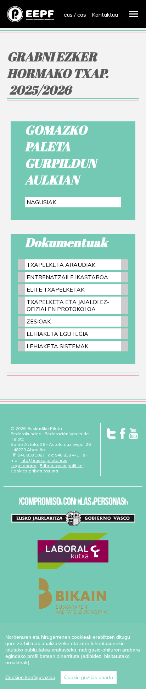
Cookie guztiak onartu (88, 677)
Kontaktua (105, 14)
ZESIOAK (39, 321)
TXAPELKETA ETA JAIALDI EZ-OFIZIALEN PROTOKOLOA (68, 305)
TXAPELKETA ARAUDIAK (61, 264)
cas (81, 14)
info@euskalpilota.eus (44, 460)
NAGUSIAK (41, 202)
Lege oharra (23, 465)
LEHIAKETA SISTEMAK (57, 346)
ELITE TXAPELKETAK (55, 289)
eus (68, 14)
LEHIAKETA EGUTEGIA (57, 333)
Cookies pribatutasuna (34, 470)
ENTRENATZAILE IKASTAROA (67, 277)
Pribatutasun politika (61, 465)
